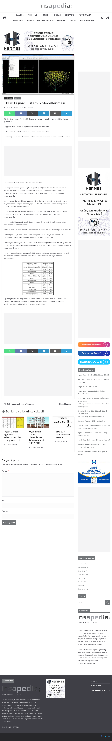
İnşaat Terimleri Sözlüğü (23, 20)
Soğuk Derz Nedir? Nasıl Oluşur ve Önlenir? (94, 440)
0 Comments (29, 108)
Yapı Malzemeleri (44, 20)
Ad (3, 500)
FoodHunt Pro (83, 567)
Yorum (5, 471)
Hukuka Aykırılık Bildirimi (100, 690)
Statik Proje (8, 98)
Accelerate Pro (83, 575)
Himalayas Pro (83, 589)
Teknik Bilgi (32, 15)
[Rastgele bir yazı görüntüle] (107, 17)
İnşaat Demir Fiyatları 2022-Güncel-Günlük (93, 375)
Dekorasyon (70, 15)
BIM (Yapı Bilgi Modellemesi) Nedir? (91, 417)
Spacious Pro (82, 564)
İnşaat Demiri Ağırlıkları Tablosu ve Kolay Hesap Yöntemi (12, 436)
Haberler (57, 15)
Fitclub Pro (81, 585)
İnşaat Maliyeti (85, 15)
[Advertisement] (38, 161)
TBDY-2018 (17, 98)
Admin (8, 108)
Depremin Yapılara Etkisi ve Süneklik (91, 421)
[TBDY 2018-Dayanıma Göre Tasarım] (63, 418)
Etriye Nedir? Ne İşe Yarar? (87, 387)
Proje (45, 15)
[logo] (94, 616)
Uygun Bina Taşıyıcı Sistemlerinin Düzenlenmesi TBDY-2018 (36, 437)
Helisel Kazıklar (65, 404)
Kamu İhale (61, 20)
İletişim (73, 20)
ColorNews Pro (83, 571)
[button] (23, 15)
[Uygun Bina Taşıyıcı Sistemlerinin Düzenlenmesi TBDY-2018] (38, 418)
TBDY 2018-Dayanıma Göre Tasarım (62, 434)
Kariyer (19, 15)
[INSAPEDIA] (4, 17)
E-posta (5, 511)
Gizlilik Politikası (87, 20)
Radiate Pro (82, 582)
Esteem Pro (82, 578)
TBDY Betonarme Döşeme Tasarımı (19, 404)
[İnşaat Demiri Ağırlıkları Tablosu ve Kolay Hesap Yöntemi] (13, 418)
